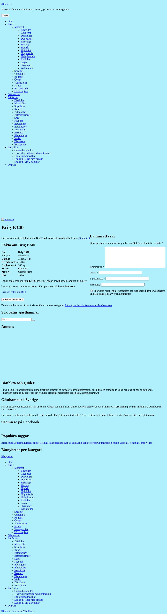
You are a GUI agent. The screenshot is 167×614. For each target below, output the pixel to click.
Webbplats (95, 284)
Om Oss (12, 164)
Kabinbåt (25, 59)
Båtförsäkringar (22, 115)
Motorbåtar (20, 103)
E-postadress (97, 278)
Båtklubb (19, 100)
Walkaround (27, 68)
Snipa (24, 62)
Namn (94, 272)
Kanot (17, 85)
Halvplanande (28, 56)
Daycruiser (26, 35)
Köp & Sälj (20, 129)
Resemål (18, 132)
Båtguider (13, 147)
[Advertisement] (83, 193)
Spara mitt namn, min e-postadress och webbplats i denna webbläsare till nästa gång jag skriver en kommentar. (127, 292)
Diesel (27, 442)
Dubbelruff (26, 38)
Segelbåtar (19, 106)
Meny (5, 15)
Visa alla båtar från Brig (13, 292)
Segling (115, 442)
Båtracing (18, 442)
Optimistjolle (103, 442)
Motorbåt (19, 27)
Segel (17, 117)
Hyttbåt (25, 47)
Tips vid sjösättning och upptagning (32, 153)
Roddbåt (18, 76)
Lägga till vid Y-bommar (26, 161)
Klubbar (18, 120)
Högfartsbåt (27, 53)
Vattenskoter (20, 82)
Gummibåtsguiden (23, 150)
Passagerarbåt (21, 88)
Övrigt (17, 79)
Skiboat (123, 442)
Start (10, 21)
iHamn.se (6, 4)
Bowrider (26, 30)
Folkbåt (35, 442)
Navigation (20, 144)
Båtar (10, 24)
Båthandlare (20, 112)
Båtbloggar (20, 123)
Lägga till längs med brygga (28, 158)
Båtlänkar (13, 97)
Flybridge (26, 41)
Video (149, 442)
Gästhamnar (14, 94)
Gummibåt (19, 73)
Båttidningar (20, 135)
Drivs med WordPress (23, 611)
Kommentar (97, 266)
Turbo (142, 442)
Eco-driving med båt (24, 156)
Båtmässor (19, 141)
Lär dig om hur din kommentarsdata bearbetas (88, 305)
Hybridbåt (26, 50)
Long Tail (81, 442)
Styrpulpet (26, 65)
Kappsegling (56, 442)
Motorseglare (21, 91)
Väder (17, 138)
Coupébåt (26, 32)
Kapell (17, 109)
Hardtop (25, 44)
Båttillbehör (20, 126)
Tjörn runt (133, 442)
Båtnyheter (7, 456)
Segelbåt (18, 71)
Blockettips (7, 442)
